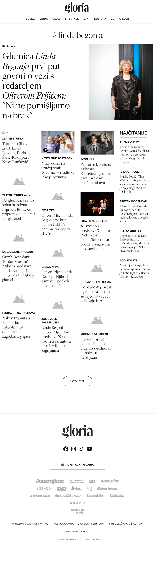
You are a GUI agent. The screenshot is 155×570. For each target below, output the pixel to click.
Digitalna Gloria (80, 464)
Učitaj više (77, 381)
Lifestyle (72, 19)
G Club (124, 19)
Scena (30, 19)
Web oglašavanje (64, 523)
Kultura (100, 19)
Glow (56, 19)
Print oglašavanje (119, 523)
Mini (86, 19)
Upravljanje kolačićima (77, 531)
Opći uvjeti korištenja (91, 523)
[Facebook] (65, 448)
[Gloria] (77, 7)
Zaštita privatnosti (38, 523)
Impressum (18, 523)
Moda (44, 19)
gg (113, 19)
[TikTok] (81, 449)
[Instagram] (73, 449)
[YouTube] (89, 449)
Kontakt (138, 523)
